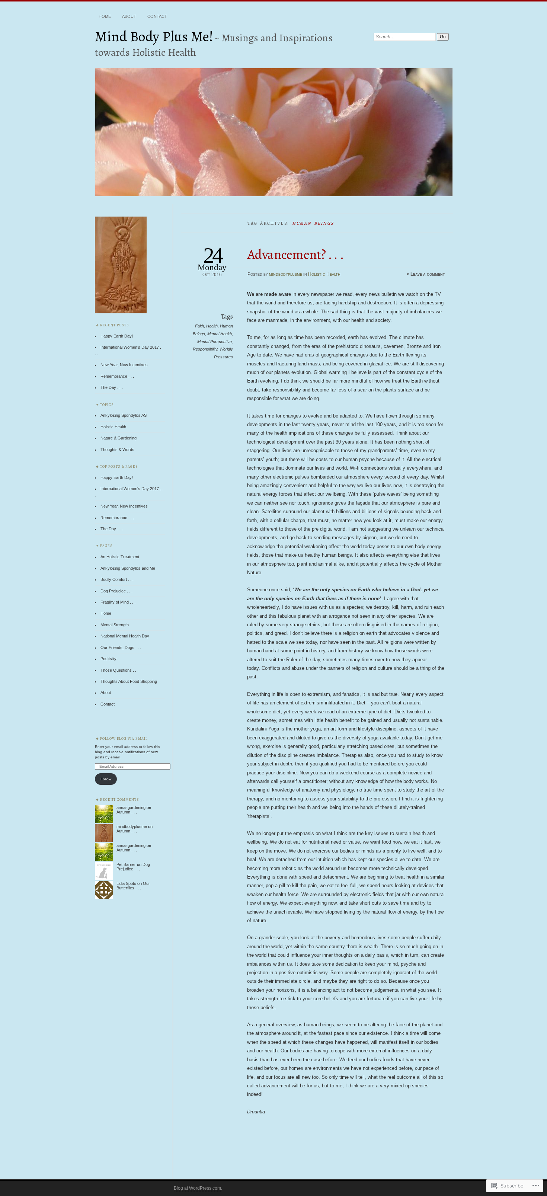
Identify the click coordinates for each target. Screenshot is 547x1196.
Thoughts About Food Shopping (128, 681)
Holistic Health (324, 274)
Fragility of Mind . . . (117, 602)
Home (105, 16)
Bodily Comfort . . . (117, 579)
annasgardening (130, 807)
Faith (199, 326)
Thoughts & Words (117, 449)
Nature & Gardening (118, 438)
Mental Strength (114, 625)
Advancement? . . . (295, 254)
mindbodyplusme (285, 274)
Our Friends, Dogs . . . (120, 647)
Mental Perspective (214, 341)
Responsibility (205, 349)
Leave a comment (427, 274)
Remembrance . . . (117, 376)
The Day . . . (111, 387)
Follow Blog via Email (124, 738)
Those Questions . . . (119, 670)
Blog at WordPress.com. (198, 1188)
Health (212, 326)
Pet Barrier (126, 864)
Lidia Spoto (126, 883)
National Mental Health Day (124, 636)
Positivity (108, 658)
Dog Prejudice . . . (116, 591)
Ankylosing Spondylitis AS (123, 415)
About (129, 16)
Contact (157, 16)
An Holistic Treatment (119, 556)
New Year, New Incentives (124, 364)
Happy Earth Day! (116, 336)
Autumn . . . (126, 812)
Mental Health (219, 334)
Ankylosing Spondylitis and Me (127, 568)
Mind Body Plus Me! (154, 36)
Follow (105, 779)
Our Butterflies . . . (133, 885)
